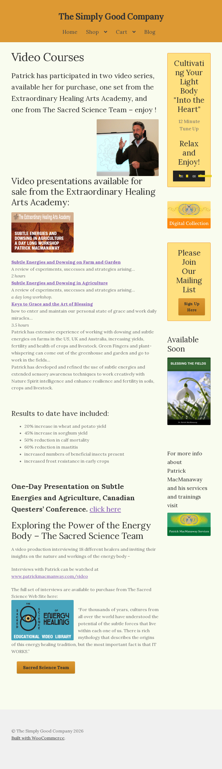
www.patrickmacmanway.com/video (49, 576)
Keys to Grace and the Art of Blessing (52, 304)
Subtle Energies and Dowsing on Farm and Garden (66, 262)
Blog (149, 32)
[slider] (200, 175)
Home (70, 32)
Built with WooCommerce (37, 738)
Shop (92, 32)
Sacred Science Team (46, 667)
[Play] (180, 176)
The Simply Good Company (111, 16)
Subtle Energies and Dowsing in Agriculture (59, 283)
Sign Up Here (192, 306)
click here (105, 509)
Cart (121, 32)
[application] (189, 176)
